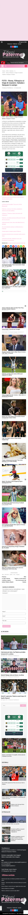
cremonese (6, 574)
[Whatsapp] (21, 246)
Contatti (19, 43)
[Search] (24, 66)
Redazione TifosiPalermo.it (8, 87)
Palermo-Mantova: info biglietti (7, 888)
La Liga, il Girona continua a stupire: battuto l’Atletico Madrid (7, 579)
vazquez (17, 574)
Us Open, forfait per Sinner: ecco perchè (10, 823)
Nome (4, 611)
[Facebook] (3, 246)
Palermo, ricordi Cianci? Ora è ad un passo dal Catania (20, 579)
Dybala (11, 574)
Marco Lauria (13, 871)
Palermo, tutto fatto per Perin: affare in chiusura (17, 805)
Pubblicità (15, 43)
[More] (23, 246)
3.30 (9, 159)
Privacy (0, 908)
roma (14, 574)
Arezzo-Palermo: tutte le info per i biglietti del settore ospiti (13, 886)
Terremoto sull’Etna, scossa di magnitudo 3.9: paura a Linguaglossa (17, 830)
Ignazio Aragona (12, 869)
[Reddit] (8, 246)
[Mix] (18, 246)
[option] (14, 748)
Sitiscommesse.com (14, 732)
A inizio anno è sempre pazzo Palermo (11, 231)
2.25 (14, 159)
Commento (5, 593)
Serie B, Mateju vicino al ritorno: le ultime (12, 675)
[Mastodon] (16, 246)
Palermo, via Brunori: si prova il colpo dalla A (10, 890)
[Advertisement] (14, 27)
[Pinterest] (13, 246)
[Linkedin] (11, 246)
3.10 (11, 159)
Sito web (4, 620)
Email (4, 616)
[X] (6, 246)
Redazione (9, 43)
